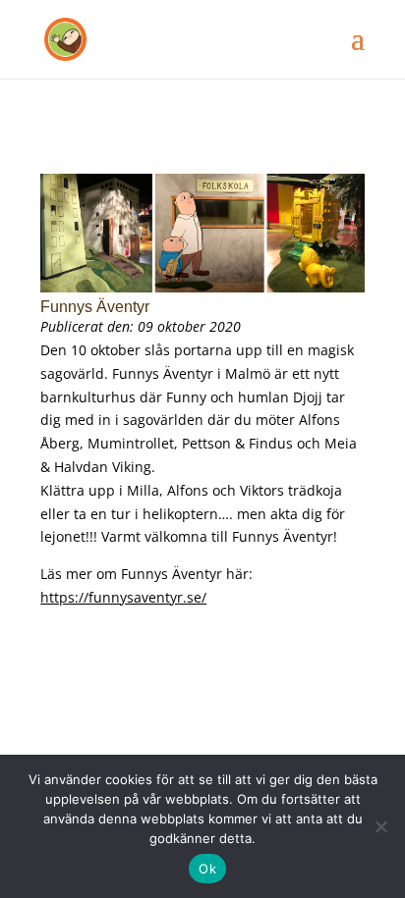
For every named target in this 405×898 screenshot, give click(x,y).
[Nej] (380, 826)
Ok (207, 868)
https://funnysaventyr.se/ (123, 597)
